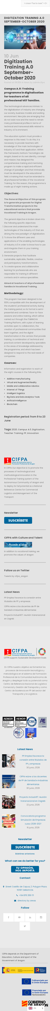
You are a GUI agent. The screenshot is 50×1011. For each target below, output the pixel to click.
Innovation (33, 433)
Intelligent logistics (16, 393)
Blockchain (12, 404)
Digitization (38, 429)
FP (25, 433)
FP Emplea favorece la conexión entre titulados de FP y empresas (33, 760)
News (26, 82)
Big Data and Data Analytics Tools (23, 397)
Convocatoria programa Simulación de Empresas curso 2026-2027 (33, 820)
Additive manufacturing (18, 378)
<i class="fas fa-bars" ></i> (35, 3)
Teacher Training (13, 433)
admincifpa (39, 82)
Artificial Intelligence (17, 400)
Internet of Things (15, 389)
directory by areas (27, 900)
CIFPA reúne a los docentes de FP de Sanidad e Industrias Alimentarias (33, 780)
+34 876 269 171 (26, 895)
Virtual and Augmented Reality (22, 382)
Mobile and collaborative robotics (23, 386)
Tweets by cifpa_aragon (16, 576)
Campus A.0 (24, 429)
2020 (14, 429)
